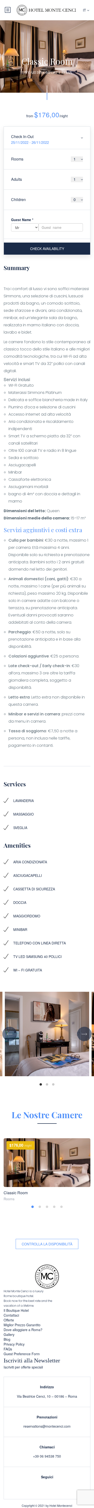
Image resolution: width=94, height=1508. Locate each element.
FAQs (8, 1349)
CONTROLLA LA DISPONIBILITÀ (47, 1244)
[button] (32, 1207)
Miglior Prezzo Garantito (22, 1324)
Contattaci (11, 1315)
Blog (7, 1339)
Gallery (9, 1334)
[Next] (84, 1034)
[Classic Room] (47, 1162)
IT (85, 10)
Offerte (9, 1320)
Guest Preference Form (22, 1353)
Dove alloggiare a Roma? (23, 1329)
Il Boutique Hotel (16, 1310)
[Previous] (9, 1034)
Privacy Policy (14, 1344)
